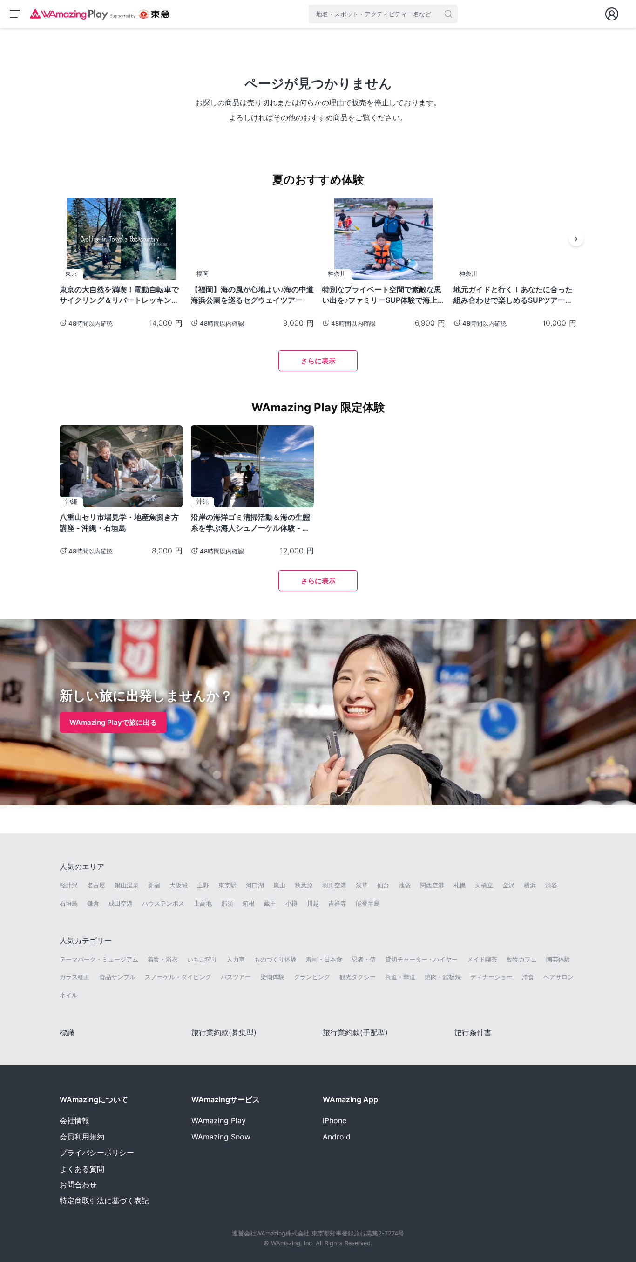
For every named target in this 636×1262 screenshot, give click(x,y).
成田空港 (120, 903)
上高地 (203, 903)
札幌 (459, 885)
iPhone (334, 1120)
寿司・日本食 (324, 959)
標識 (67, 1032)
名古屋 (96, 885)
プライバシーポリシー (97, 1152)
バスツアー (236, 977)
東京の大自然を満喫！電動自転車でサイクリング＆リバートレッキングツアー (119, 295)
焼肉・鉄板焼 (443, 977)
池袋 (405, 885)
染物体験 (272, 977)
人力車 (236, 959)
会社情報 (74, 1120)
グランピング (312, 977)
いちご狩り (202, 959)
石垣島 (69, 903)
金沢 (508, 885)
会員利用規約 (82, 1136)
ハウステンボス (163, 903)
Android (337, 1136)
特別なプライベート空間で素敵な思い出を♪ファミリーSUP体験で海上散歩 (383, 295)
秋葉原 (304, 885)
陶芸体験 (558, 959)
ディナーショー (491, 977)
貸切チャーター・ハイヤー (421, 959)
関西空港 (432, 885)
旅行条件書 (473, 1032)
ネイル (69, 995)
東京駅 (227, 885)
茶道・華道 (400, 977)
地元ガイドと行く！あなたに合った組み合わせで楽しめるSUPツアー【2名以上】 (513, 295)
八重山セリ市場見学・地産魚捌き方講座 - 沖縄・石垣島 (119, 522)
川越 (313, 903)
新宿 (154, 885)
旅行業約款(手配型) (355, 1032)
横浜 (530, 885)
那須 (227, 903)
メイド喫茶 (482, 959)
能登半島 (368, 903)
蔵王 (270, 903)
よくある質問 (82, 1168)
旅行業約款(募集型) (224, 1032)
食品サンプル (117, 977)
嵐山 (279, 885)
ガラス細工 (75, 977)
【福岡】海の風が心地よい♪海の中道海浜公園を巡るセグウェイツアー (252, 295)
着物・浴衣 (163, 959)
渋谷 (551, 885)
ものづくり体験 (275, 959)
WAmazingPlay (218, 1120)
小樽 (291, 903)
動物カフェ (522, 959)
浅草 (362, 885)
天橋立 (484, 885)
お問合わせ (78, 1184)
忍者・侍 (364, 959)
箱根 (249, 903)
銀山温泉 (127, 885)
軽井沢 (69, 885)
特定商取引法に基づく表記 (104, 1200)
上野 (203, 885)
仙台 (383, 885)
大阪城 (178, 885)
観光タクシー (357, 977)
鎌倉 (93, 903)
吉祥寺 (337, 903)
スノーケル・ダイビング (178, 977)
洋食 (528, 977)
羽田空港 (334, 885)
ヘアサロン (558, 977)
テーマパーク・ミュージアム (99, 959)
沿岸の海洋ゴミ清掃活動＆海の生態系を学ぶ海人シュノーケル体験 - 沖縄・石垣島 (250, 522)
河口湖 (255, 885)
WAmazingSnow (220, 1136)
